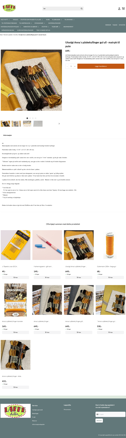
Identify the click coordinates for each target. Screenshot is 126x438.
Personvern (67, 409)
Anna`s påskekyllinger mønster (12, 321)
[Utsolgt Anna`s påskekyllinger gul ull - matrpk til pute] (31, 80)
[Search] (82, 9)
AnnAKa (15, 34)
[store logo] (10, 8)
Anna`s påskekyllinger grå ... (74, 321)
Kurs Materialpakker (25, 30)
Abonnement (68, 26)
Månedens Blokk (8, 30)
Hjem (1, 34)
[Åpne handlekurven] (123, 9)
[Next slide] (59, 80)
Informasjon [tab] (7, 135)
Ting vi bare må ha (43, 30)
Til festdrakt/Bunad (9, 23)
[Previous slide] (3, 80)
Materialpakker (54, 23)
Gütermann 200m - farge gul (106, 266)
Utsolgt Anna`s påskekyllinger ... (76, 266)
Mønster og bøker (8, 34)
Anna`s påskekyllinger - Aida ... (12, 376)
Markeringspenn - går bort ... (43, 266)
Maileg (15, 19)
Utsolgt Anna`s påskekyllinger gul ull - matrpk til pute (32, 34)
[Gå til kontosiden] (119, 9)
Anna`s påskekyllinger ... (42, 321)
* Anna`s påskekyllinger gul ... (106, 321)
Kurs (48, 19)
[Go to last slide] (3, 123)
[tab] (27, 118)
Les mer (67, 60)
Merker (108, 25)
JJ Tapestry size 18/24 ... (10, 266)
